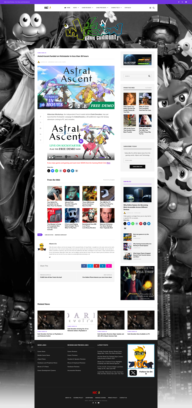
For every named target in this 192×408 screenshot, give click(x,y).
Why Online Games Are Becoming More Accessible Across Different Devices (136, 207)
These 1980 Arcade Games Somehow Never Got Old (88, 204)
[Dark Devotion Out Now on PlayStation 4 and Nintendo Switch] (51, 320)
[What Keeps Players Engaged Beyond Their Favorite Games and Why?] (128, 256)
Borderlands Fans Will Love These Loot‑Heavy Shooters (89, 226)
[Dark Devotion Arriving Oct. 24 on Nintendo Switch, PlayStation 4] (81, 317)
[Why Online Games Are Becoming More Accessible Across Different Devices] (138, 194)
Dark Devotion (49, 234)
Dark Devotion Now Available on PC (139, 334)
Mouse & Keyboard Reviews (76, 363)
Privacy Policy (112, 397)
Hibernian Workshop (61, 234)
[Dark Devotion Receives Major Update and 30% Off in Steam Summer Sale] (111, 320)
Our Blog (128, 7)
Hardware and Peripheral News (47, 363)
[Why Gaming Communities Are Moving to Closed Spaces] (128, 246)
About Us (68, 397)
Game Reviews (86, 7)
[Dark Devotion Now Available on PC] (141, 320)
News (75, 7)
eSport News (42, 359)
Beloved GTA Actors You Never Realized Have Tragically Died (106, 226)
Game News (41, 351)
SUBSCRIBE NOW (137, 166)
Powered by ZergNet (108, 180)
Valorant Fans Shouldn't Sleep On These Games (71, 204)
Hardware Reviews (73, 366)
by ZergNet (149, 87)
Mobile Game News (44, 355)
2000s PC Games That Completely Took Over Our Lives (145, 108)
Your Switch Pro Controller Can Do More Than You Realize (54, 204)
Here (108, 163)
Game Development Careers (47, 370)
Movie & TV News (43, 366)
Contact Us (123, 397)
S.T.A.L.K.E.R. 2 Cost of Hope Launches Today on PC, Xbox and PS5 (110, 367)
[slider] (71, 157)
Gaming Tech (115, 7)
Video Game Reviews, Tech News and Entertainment (17, 2)
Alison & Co (44, 62)
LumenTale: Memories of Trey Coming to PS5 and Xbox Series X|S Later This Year (111, 372)
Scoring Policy (78, 397)
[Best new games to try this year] (128, 237)
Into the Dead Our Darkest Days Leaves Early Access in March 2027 (110, 357)
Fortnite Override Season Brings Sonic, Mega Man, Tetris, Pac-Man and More (110, 352)
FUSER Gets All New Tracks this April (51, 277)
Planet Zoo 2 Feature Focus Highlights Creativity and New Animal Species (110, 362)
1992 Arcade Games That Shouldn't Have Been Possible (129, 130)
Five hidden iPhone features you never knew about (97, 277)
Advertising (89, 397)
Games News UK (42, 52)
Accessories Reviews (74, 370)
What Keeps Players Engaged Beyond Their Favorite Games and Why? (142, 255)
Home (68, 7)
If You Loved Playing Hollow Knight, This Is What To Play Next (72, 226)
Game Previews (101, 7)
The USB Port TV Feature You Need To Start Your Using (106, 204)
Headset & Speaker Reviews (77, 359)
